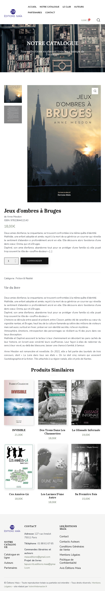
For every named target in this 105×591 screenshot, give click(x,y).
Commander (34, 261)
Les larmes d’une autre (52, 496)
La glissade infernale (86, 430)
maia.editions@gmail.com (37, 556)
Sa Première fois (86, 494)
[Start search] (98, 20)
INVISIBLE (19, 430)
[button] (95, 91)
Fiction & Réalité (24, 278)
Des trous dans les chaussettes (52, 431)
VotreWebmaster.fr (37, 586)
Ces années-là (19, 494)
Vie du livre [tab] (12, 288)
